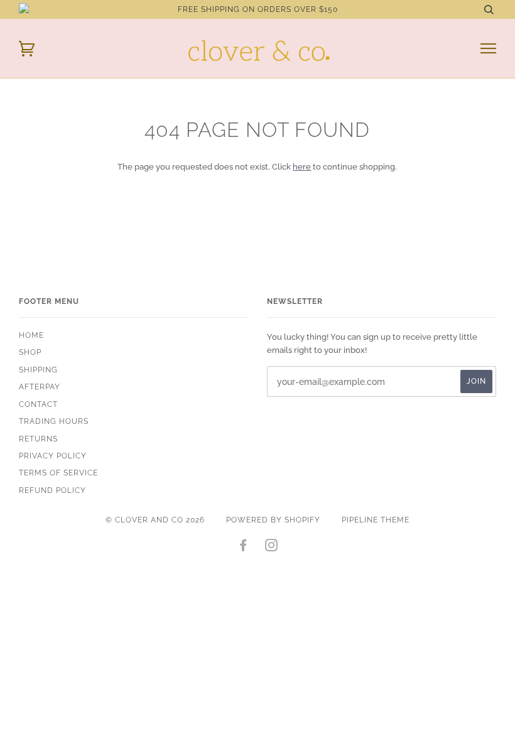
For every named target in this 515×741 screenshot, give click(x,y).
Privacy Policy (53, 456)
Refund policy (52, 490)
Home (31, 335)
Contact (38, 404)
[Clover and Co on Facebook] (243, 547)
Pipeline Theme (375, 520)
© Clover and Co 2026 (155, 520)
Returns (38, 439)
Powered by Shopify (273, 520)
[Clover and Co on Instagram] (271, 547)
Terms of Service (58, 472)
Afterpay (39, 386)
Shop (30, 352)
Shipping (38, 369)
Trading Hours (54, 421)
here (302, 166)
